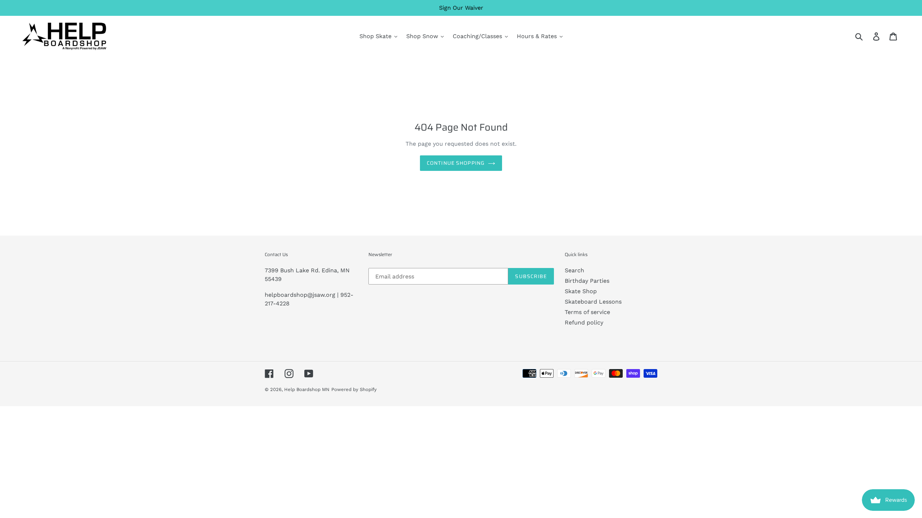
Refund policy (584, 322)
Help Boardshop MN (307, 389)
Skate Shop (581, 291)
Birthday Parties (587, 280)
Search (574, 270)
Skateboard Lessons (593, 301)
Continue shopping (455, 163)
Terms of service (587, 312)
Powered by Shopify (354, 389)
